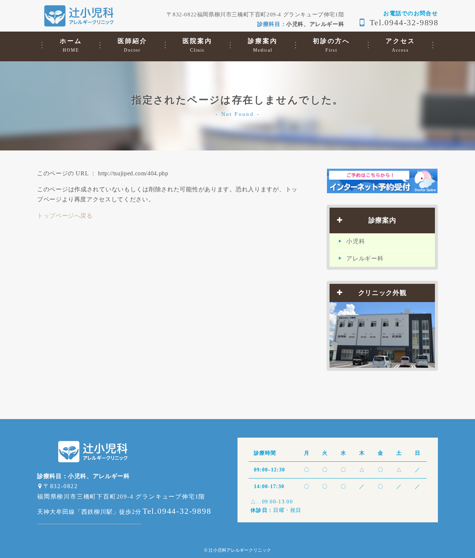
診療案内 (382, 220)
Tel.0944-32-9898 (404, 22)
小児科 (355, 241)
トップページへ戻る (65, 216)
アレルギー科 (364, 258)
